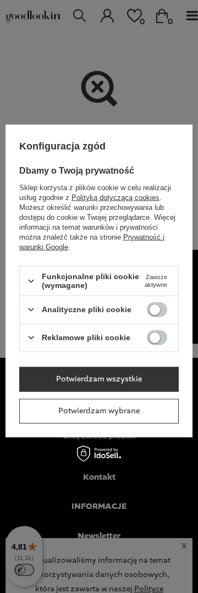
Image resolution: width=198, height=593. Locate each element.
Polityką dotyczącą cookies (116, 197)
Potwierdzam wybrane (99, 411)
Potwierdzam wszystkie (99, 379)
